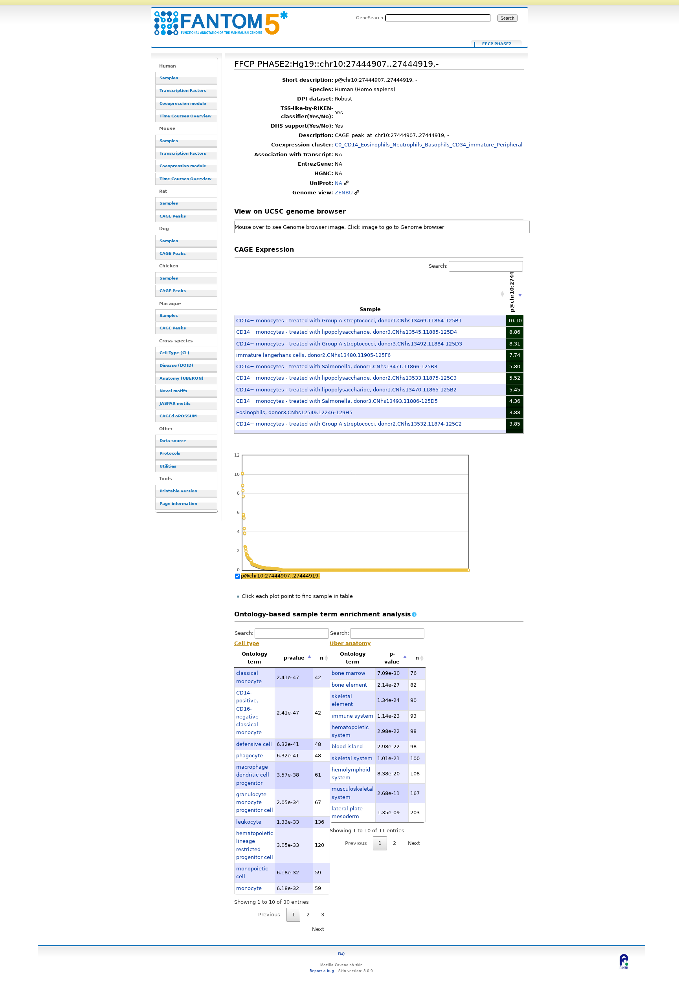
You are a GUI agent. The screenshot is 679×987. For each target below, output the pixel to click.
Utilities (168, 466)
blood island (347, 746)
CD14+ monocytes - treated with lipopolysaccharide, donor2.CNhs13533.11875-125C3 (346, 378)
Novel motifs (173, 391)
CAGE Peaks (173, 216)
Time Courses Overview (185, 116)
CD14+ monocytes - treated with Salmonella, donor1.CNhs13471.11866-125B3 (336, 366)
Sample (370, 309)
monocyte (249, 888)
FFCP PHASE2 (497, 44)
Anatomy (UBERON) (182, 378)
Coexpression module (183, 103)
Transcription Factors (183, 90)
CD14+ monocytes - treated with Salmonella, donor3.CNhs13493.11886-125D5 (337, 401)
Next (318, 929)
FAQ (341, 954)
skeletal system (352, 758)
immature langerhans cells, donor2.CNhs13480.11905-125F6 (313, 355)
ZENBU (344, 193)
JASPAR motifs (175, 403)
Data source (173, 441)
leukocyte (248, 822)
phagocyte (249, 756)
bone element (349, 685)
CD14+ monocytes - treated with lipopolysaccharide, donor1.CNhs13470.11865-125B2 (346, 390)
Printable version (178, 491)
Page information (178, 503)
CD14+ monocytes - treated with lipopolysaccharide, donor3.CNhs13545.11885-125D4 (346, 332)
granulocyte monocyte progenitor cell (254, 802)
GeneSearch (369, 17)
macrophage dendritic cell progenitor (252, 775)
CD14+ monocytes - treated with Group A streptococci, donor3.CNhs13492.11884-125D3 (349, 344)
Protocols (170, 453)
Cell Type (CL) (174, 353)
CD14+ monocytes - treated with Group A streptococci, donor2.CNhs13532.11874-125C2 (349, 424)
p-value (294, 658)
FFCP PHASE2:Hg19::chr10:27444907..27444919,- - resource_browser (216, 18)
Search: (438, 266)
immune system (352, 716)
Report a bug (322, 971)
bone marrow (348, 673)
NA (338, 183)
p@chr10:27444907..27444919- (280, 576)
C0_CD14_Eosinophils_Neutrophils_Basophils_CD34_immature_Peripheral (429, 145)
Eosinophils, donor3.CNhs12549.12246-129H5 (294, 412)
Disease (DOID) (176, 365)
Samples (169, 78)
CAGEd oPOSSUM (178, 416)
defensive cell (254, 744)
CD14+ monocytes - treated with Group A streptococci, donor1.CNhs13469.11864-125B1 (349, 321)
